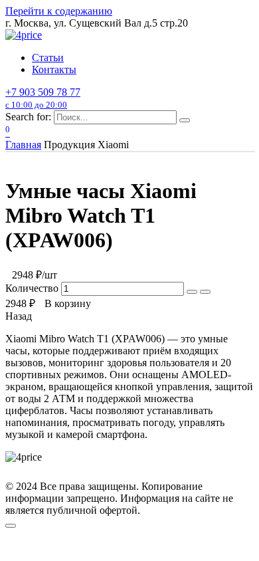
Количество (33, 288)
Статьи (48, 57)
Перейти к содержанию (58, 11)
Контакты (54, 69)
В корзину (67, 303)
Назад (18, 316)
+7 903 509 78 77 (42, 98)
